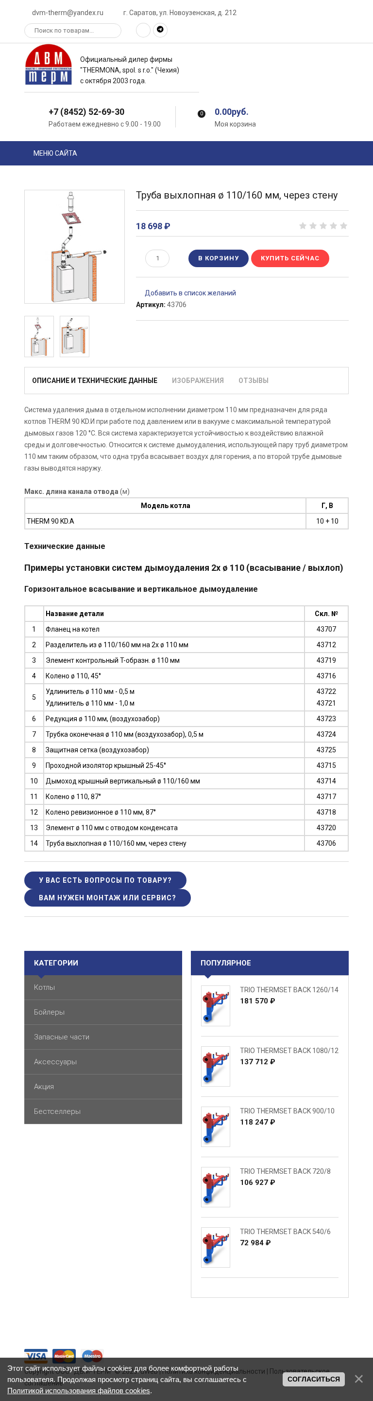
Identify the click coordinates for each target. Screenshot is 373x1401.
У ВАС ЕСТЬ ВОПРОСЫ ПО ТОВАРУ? (105, 880)
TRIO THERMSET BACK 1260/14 (289, 990)
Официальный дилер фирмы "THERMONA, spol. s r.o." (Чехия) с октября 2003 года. (129, 70)
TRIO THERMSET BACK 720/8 (285, 1171)
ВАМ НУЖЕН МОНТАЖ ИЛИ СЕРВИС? (107, 898)
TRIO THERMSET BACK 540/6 (285, 1232)
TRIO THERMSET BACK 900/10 (287, 1111)
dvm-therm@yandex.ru (67, 13)
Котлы (44, 987)
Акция (44, 1086)
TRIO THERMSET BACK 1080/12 (289, 1051)
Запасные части (61, 1037)
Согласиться (314, 1379)
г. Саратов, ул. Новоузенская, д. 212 (179, 13)
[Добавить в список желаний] (186, 293)
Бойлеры (49, 1012)
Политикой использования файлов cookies (78, 1390)
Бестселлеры (57, 1111)
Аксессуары (55, 1061)
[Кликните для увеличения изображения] (74, 247)
